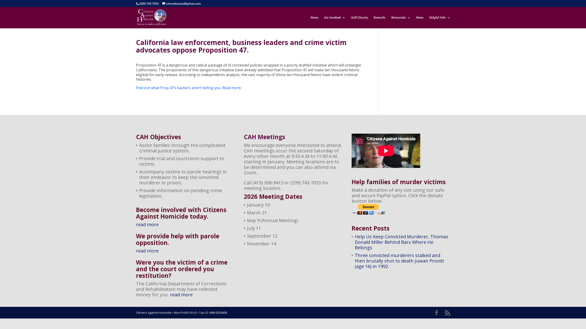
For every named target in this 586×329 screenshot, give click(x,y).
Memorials (398, 18)
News (419, 18)
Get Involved (332, 18)
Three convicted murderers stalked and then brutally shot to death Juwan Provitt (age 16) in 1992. (399, 260)
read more (147, 224)
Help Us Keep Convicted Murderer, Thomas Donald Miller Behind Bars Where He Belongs (401, 242)
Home (314, 18)
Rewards (379, 18)
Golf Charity (359, 18)
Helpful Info (437, 18)
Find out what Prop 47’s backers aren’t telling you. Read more (188, 87)
